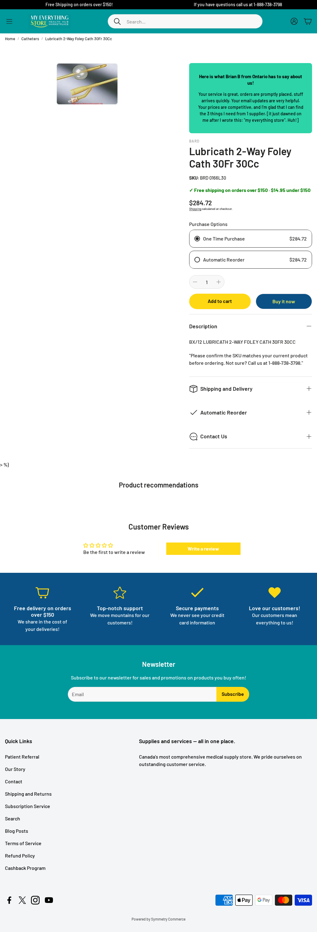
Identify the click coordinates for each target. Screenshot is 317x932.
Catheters (30, 38)
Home (10, 38)
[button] (185, 21)
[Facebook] (9, 900)
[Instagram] (35, 900)
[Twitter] (22, 900)
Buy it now (283, 301)
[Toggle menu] (9, 21)
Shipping (195, 209)
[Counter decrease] (195, 281)
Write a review (203, 548)
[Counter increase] (218, 281)
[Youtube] (49, 900)
